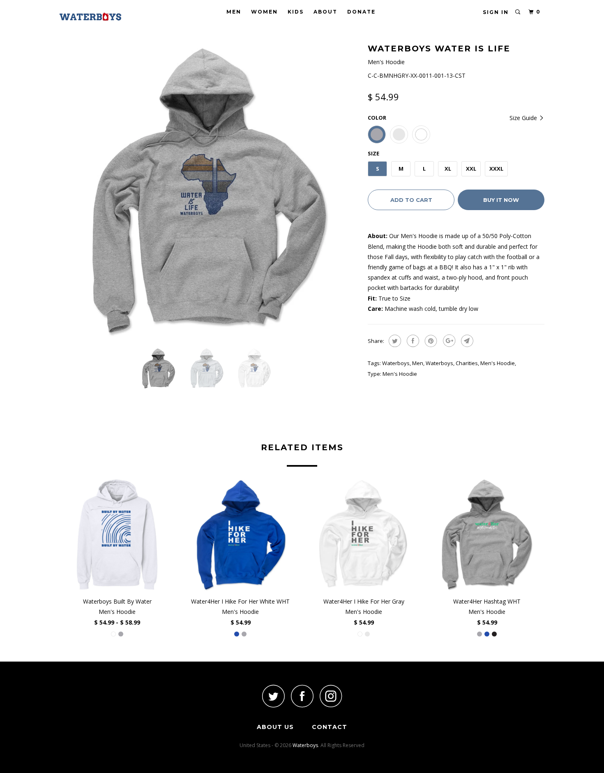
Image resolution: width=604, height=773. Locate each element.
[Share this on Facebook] (412, 341)
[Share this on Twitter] (394, 341)
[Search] (518, 12)
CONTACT (329, 727)
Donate (361, 12)
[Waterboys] (102, 16)
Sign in (496, 12)
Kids (296, 12)
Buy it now (501, 200)
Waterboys (396, 363)
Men (233, 12)
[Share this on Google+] (448, 341)
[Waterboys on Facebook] (302, 696)
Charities (467, 363)
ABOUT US (275, 727)
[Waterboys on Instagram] (330, 696)
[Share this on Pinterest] (430, 341)
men (417, 363)
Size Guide (524, 118)
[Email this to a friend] (466, 341)
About (325, 12)
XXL (471, 168)
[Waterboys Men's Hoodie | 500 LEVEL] (210, 191)
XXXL (496, 168)
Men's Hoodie (497, 363)
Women (264, 12)
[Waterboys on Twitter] (273, 696)
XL (448, 168)
